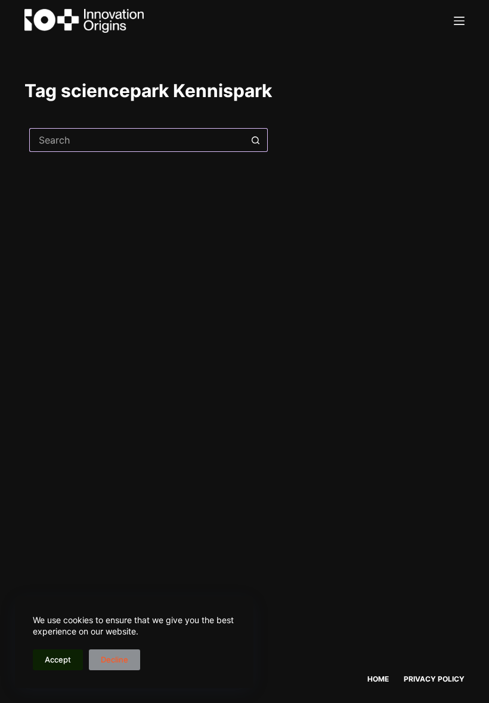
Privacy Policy (434, 678)
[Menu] (459, 20)
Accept (58, 659)
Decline (114, 659)
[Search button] (256, 140)
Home (378, 678)
